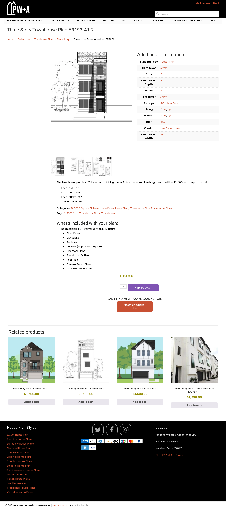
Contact (140, 20)
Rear (175, 103)
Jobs (213, 20)
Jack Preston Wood (18, 8)
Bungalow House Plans (20, 443)
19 (161, 134)
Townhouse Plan (43, 39)
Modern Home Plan (18, 474)
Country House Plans (19, 461)
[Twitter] (98, 429)
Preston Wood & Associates (24, 20)
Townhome (167, 61)
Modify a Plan (86, 20)
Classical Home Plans (19, 448)
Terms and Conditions (188, 20)
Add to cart (143, 288)
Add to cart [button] (31, 402)
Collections (58, 20)
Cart (216, 3)
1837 (162, 122)
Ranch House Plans (18, 479)
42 (161, 80)
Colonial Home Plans (19, 457)
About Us (108, 20)
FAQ (124, 20)
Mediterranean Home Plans (23, 470)
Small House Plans (18, 483)
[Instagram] (125, 429)
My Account (203, 3)
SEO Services (60, 505)
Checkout (159, 20)
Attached (166, 103)
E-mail (179, 455)
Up (169, 109)
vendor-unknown (170, 128)
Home (10, 39)
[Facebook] (112, 429)
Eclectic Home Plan (18, 466)
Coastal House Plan (18, 452)
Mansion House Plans (19, 439)
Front (163, 97)
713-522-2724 (163, 455)
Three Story (63, 39)
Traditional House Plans (21, 488)
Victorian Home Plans (20, 492)
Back (163, 68)
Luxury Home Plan (17, 435)
